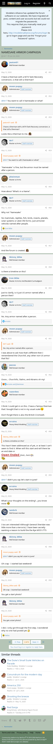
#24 (50, 150)
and (15, 384)
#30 (50, 312)
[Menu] (4, 3)
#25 (50, 187)
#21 (50, 72)
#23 (50, 117)
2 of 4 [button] (26, 642)
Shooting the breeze (18, 696)
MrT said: (6, 344)
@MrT (4, 100)
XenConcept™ (42, 739)
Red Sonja (12, 707)
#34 (50, 431)
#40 (50, 611)
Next (34, 642)
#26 (50, 208)
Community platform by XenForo (23, 737)
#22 (50, 96)
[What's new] (44, 3)
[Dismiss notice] (49, 11)
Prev (18, 642)
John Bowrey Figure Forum (28, 710)
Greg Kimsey (12, 710)
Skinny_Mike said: (10, 437)
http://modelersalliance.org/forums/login (28, 32)
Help (31, 732)
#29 (50, 288)
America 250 (14, 685)
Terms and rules (8, 732)
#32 (50, 375)
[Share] (46, 72)
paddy (9, 677)
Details (25, 742)
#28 (50, 267)
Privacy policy (22, 732)
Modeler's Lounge (25, 666)
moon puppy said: (10, 156)
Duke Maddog (12, 666)
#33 (50, 402)
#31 (50, 338)
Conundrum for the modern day (24, 674)
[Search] (49, 3)
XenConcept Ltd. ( (17, 742)
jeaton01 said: (8, 122)
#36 (50, 496)
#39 (50, 580)
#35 (50, 475)
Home (37, 732)
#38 (50, 547)
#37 (50, 520)
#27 (50, 246)
